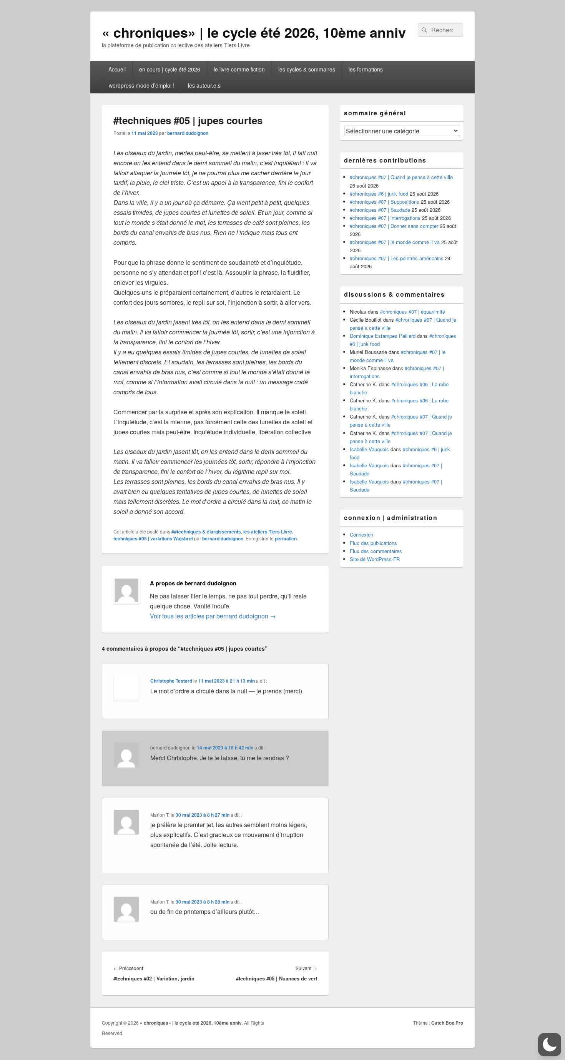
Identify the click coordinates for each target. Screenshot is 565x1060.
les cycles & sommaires (306, 69)
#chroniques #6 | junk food (379, 193)
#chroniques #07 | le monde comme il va (395, 242)
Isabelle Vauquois (369, 449)
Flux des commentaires (376, 551)
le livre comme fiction (239, 69)
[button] (549, 1044)
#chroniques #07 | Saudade (380, 209)
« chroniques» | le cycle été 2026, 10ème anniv (254, 32)
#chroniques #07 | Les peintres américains (397, 258)
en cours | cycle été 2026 (169, 69)
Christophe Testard (171, 680)
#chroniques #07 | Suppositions (384, 201)
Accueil (117, 69)
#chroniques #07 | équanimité (412, 311)
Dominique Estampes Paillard (382, 335)
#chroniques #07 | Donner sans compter (394, 225)
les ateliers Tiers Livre (267, 531)
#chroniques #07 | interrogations (385, 217)
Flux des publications (373, 543)
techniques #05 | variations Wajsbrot (153, 538)
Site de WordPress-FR (375, 559)
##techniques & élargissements (206, 531)
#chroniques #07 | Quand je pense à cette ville (401, 177)
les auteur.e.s (204, 85)
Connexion (361, 534)
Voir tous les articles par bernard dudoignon (213, 615)
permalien (286, 538)
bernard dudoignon (187, 133)
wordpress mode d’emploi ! (141, 85)
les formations (366, 69)
